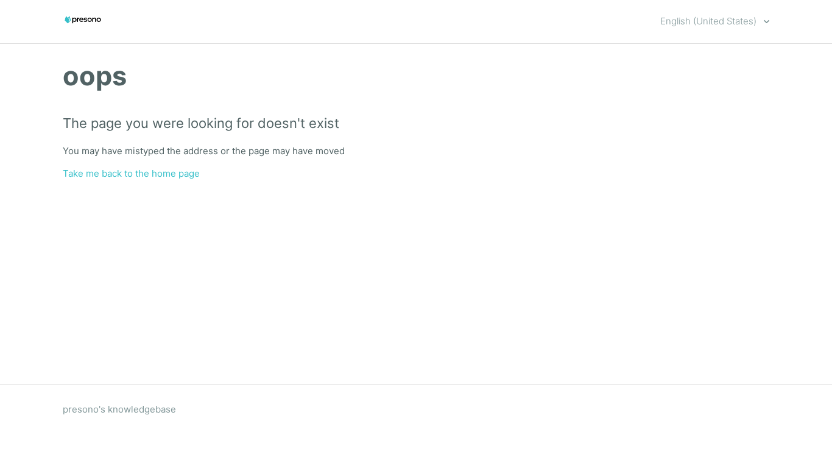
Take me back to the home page (131, 173)
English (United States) (709, 21)
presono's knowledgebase (119, 409)
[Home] (83, 28)
